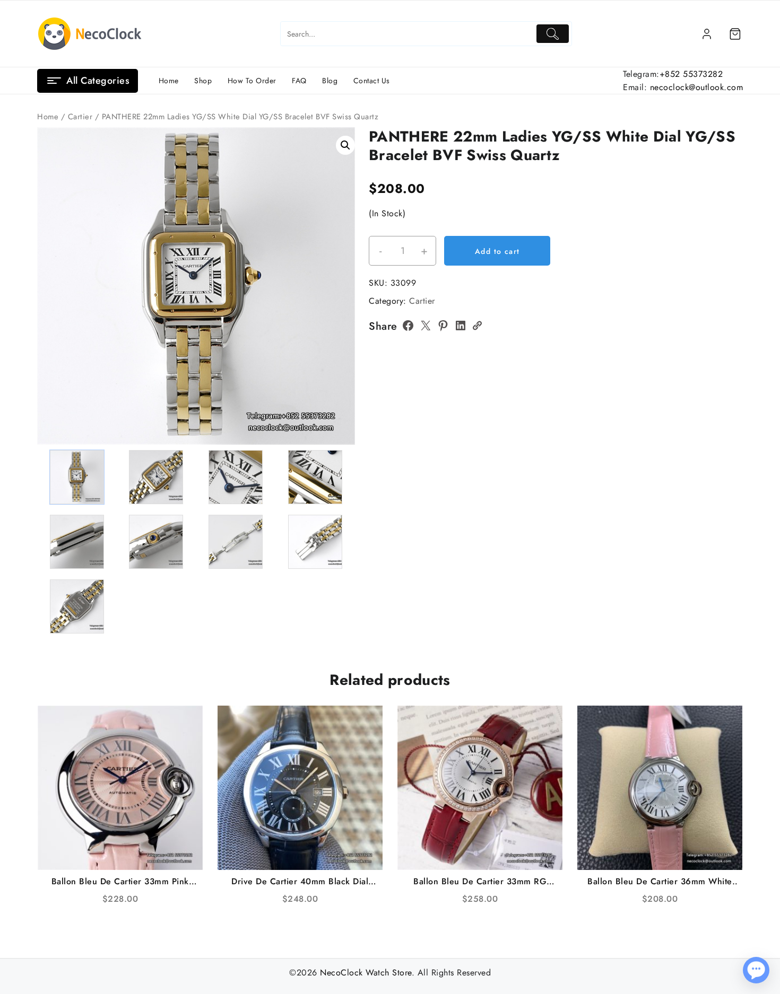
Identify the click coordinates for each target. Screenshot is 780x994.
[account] (706, 34)
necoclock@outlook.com (696, 87)
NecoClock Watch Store (366, 972)
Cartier (80, 116)
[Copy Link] (477, 325)
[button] (345, 145)
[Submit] (552, 33)
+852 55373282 (691, 74)
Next (342, 267)
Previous (50, 267)
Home (47, 116)
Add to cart (497, 251)
